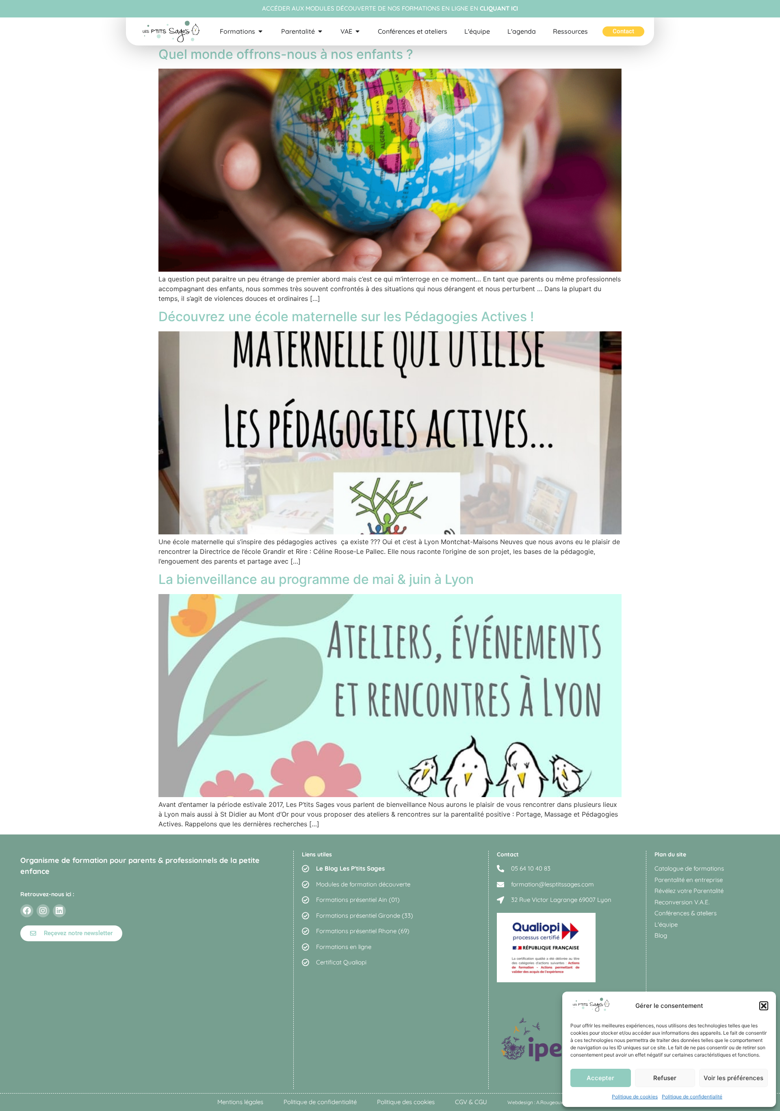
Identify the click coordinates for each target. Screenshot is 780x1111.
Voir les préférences (733, 1078)
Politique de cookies (635, 1097)
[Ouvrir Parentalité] (320, 31)
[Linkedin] (59, 910)
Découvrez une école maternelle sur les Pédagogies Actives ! (346, 316)
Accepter (600, 1078)
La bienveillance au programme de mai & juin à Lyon (316, 579)
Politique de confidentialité (692, 1097)
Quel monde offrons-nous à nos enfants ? (285, 54)
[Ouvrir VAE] (357, 31)
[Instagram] (43, 910)
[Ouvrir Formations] (260, 31)
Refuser (664, 1078)
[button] (764, 1006)
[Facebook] (26, 910)
